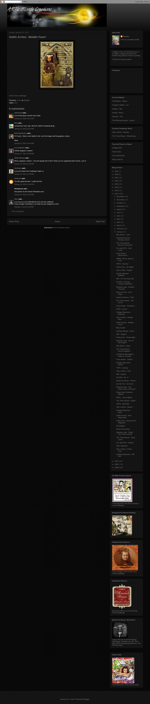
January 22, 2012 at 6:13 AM (24, 118)
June (119, 216)
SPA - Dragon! (121, 334)
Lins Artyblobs (19, 148)
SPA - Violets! (121, 374)
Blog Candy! (120, 328)
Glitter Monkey (19, 158)
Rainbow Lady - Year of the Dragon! (125, 342)
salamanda (18, 113)
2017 (117, 178)
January (120, 232)
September (121, 206)
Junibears (17, 168)
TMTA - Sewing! (122, 368)
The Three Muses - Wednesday (124, 136)
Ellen (16, 199)
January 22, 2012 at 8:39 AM (24, 153)
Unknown (17, 178)
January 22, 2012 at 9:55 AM (24, 164)
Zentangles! (120, 426)
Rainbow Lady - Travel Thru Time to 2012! (124, 433)
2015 (117, 184)
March (119, 225)
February (120, 229)
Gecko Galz (116, 152)
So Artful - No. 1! (122, 377)
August (119, 209)
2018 (117, 174)
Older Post (100, 222)
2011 (117, 461)
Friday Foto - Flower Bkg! (125, 337)
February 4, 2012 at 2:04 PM (24, 207)
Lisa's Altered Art (118, 155)
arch (15, 103)
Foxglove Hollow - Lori (120, 105)
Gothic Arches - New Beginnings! (123, 416)
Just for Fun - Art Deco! (124, 384)
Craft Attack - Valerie (119, 101)
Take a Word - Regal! (124, 270)
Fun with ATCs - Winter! (125, 443)
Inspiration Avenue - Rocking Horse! (123, 239)
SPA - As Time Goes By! (125, 279)
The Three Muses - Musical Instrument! (124, 244)
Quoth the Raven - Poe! (125, 297)
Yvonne (126, 36)
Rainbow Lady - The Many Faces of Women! (126, 388)
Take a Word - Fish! (123, 371)
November (121, 200)
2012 (117, 194)
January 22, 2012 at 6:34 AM (24, 129)
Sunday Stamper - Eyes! (125, 331)
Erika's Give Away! (123, 429)
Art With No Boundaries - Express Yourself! (125, 355)
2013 (117, 190)
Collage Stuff (117, 148)
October (120, 203)
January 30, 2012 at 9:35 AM (24, 194)
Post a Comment (17, 211)
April (118, 222)
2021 (117, 171)
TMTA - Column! (122, 264)
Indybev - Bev (117, 109)
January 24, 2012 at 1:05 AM (24, 174)
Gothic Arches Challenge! (17, 96)
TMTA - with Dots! (122, 404)
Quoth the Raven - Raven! (126, 381)
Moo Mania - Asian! (123, 346)
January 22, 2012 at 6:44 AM (24, 143)
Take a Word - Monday (120, 132)
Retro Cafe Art (117, 159)
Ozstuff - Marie (117, 113)
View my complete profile (130, 39)
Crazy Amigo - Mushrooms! (121, 254)
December (121, 196)
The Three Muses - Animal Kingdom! (123, 350)
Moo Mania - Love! (123, 235)
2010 (117, 464)
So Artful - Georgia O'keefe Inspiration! (124, 283)
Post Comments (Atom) (62, 228)
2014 (117, 187)
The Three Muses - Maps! (126, 401)
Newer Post (14, 222)
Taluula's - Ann (117, 116)
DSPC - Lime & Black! (124, 397)
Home (57, 222)
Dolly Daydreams (20, 133)
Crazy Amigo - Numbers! (125, 306)
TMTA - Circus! (121, 309)
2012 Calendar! (122, 446)
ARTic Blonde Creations (29, 10)
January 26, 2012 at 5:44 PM (24, 184)
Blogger (86, 699)
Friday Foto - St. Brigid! (124, 267)
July (118, 212)
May (118, 219)
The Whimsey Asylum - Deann (123, 120)
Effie (16, 123)
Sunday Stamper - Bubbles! (123, 274)
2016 (117, 181)
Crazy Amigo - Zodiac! (124, 359)
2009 (117, 467)
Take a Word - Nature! (124, 407)
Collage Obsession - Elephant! (123, 313)
